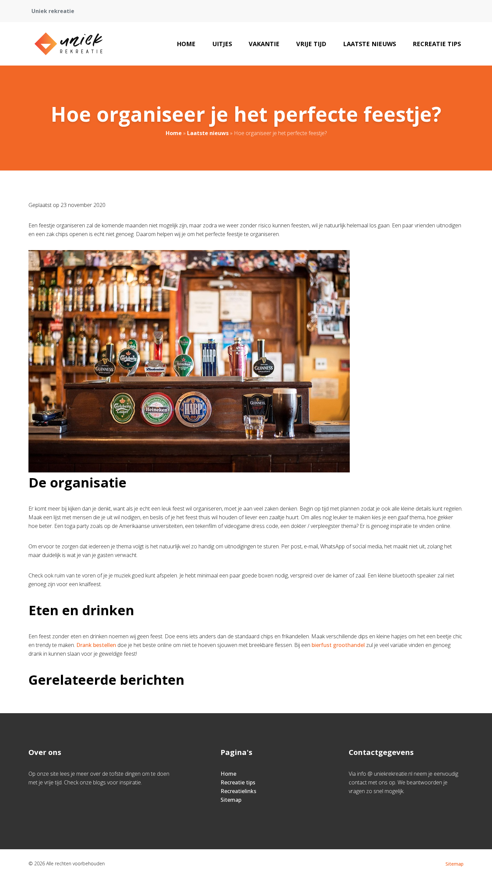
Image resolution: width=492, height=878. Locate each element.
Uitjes (222, 44)
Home (186, 44)
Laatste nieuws (369, 44)
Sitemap (231, 799)
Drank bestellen (96, 645)
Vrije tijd (311, 44)
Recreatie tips (437, 44)
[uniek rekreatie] (68, 43)
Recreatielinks (238, 791)
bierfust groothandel (338, 645)
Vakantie (264, 44)
